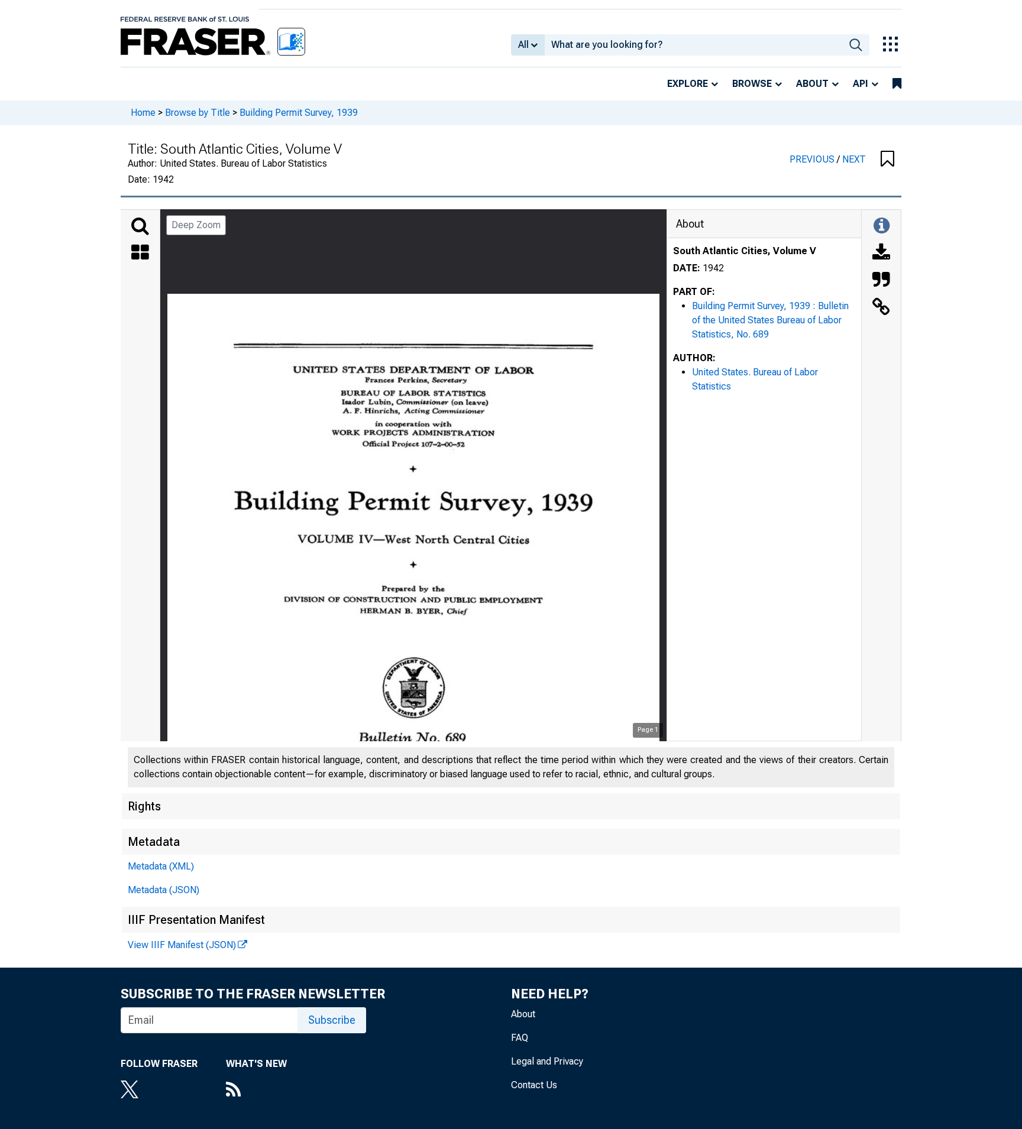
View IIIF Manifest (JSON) (182, 944)
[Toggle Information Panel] (881, 226)
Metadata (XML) (161, 866)
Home (143, 112)
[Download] (881, 253)
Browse (752, 83)
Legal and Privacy (547, 1061)
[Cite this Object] (881, 280)
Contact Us (534, 1085)
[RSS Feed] (256, 1091)
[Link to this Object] (881, 308)
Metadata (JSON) (163, 890)
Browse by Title (197, 112)
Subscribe (331, 1020)
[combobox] (693, 45)
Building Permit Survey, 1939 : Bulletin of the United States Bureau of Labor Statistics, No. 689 (770, 320)
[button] (887, 160)
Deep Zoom (196, 225)
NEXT (854, 159)
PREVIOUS (813, 159)
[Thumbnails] (140, 253)
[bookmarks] (896, 84)
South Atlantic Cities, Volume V (744, 251)
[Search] (140, 226)
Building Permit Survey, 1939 (299, 112)
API (860, 83)
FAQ (519, 1037)
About (812, 83)
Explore (687, 83)
